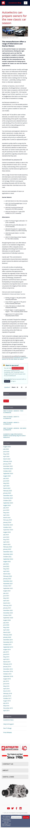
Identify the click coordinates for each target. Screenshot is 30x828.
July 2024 (6, 507)
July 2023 (6, 534)
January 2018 (7, 696)
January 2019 (7, 666)
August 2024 (7, 505)
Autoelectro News (8, 720)
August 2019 (7, 649)
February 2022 (7, 576)
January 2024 (7, 522)
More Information (16, 817)
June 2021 (6, 595)
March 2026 (6, 459)
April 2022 (6, 571)
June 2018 (6, 683)
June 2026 (6, 451)
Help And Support (8, 724)
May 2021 (6, 598)
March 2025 (6, 488)
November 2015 (8, 708)
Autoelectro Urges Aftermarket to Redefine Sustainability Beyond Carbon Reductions (14, 435)
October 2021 (7, 586)
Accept (26, 817)
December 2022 (8, 551)
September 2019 (8, 647)
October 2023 (7, 527)
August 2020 (7, 620)
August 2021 (7, 591)
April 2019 (6, 659)
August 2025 (7, 476)
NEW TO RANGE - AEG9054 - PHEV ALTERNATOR (13, 411)
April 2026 (6, 456)
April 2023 (6, 542)
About (5, 770)
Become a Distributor (17, 368)
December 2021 (8, 581)
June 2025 (6, 481)
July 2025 (6, 478)
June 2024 (6, 510)
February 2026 (7, 461)
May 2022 (6, 569)
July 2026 (6, 449)
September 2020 (8, 617)
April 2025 (6, 486)
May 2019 (6, 657)
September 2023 (8, 530)
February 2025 (7, 490)
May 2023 (6, 539)
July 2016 (6, 703)
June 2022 (6, 566)
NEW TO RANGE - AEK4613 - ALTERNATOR (11, 423)
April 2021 (6, 600)
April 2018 (6, 688)
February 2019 (7, 664)
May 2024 (6, 512)
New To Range (7, 728)
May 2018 (6, 686)
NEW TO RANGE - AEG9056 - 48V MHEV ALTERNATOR (14, 429)
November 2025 (8, 468)
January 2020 (7, 637)
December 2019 (8, 639)
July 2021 (6, 593)
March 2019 (6, 661)
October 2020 (7, 615)
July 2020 (6, 622)
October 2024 (7, 500)
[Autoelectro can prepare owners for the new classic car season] (15, 36)
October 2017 (7, 698)
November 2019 (8, 642)
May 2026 (6, 454)
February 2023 (7, 547)
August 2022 (7, 561)
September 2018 (8, 676)
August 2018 (7, 679)
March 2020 (6, 632)
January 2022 (7, 578)
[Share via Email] (17, 387)
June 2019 (6, 654)
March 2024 (6, 517)
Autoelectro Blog (14, 3)
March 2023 (6, 544)
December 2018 (8, 669)
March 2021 (6, 603)
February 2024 (7, 520)
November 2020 (8, 613)
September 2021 (8, 588)
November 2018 (8, 671)
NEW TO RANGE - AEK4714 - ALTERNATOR (11, 417)
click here (7, 381)
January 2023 (7, 549)
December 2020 (8, 610)
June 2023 (6, 537)
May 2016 (6, 705)
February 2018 (7, 693)
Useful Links (8, 777)
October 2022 (7, 556)
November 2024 (8, 498)
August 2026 (7, 446)
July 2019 (6, 652)
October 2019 (7, 644)
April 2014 (6, 710)
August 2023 (7, 532)
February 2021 (7, 605)
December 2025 (8, 466)
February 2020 (7, 635)
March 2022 (6, 573)
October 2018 (7, 674)
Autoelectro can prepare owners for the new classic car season (15, 358)
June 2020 (6, 625)
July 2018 (6, 681)
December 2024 (8, 495)
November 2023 (8, 525)
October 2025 (7, 471)
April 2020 (6, 630)
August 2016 (7, 701)
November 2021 (8, 583)
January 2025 (7, 493)
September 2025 (8, 473)
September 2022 (8, 559)
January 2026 (7, 464)
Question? (7, 387)
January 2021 (7, 608)
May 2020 (6, 627)
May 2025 (6, 483)
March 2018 (6, 691)
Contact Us (8, 764)
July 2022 (6, 564)
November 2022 (8, 554)
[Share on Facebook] (21, 387)
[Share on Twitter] (26, 387)
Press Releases (7, 732)
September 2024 (8, 503)
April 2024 (6, 515)
